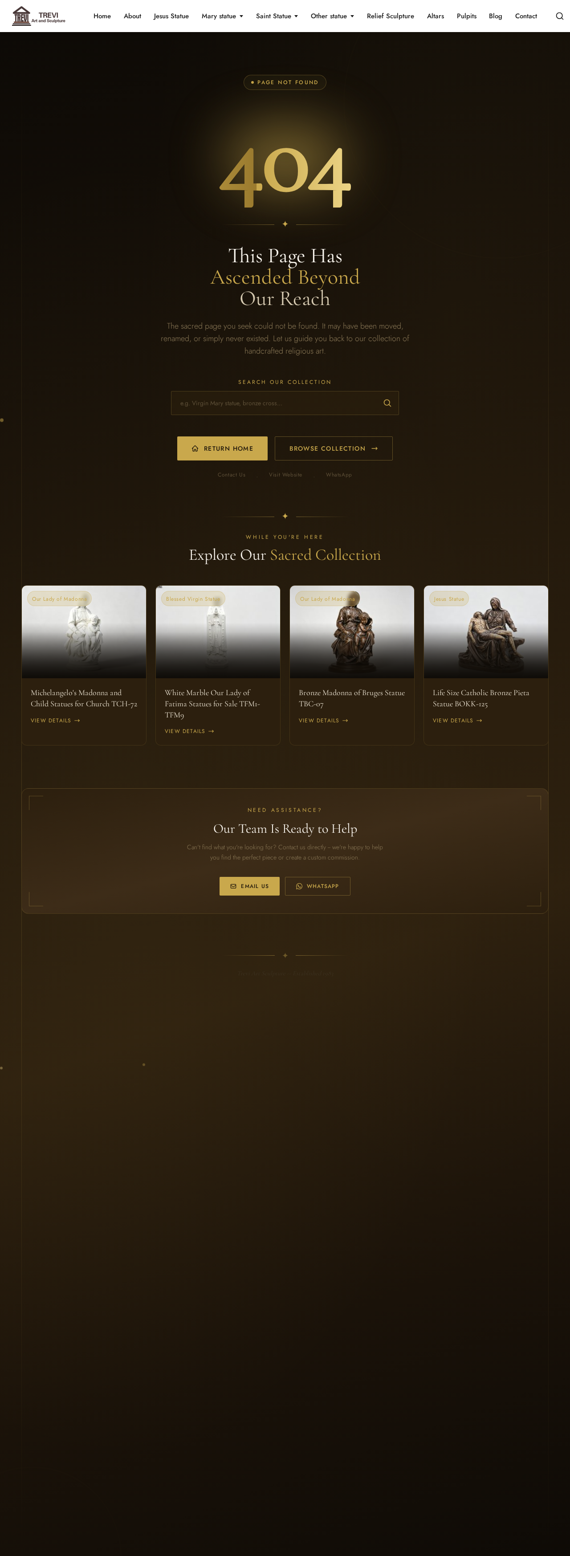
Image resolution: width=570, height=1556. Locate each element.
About (132, 16)
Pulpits (466, 16)
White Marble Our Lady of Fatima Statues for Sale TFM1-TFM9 (212, 704)
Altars (435, 16)
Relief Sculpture (390, 16)
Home (102, 16)
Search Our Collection (285, 382)
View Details (51, 720)
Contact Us (231, 475)
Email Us (255, 886)
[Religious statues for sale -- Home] (37, 16)
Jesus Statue (171, 16)
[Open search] (560, 16)
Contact (526, 16)
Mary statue (219, 16)
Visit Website (285, 475)
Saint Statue (273, 16)
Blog (495, 16)
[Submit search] (387, 403)
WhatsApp (339, 475)
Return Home (228, 448)
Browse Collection (327, 448)
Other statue (329, 16)
